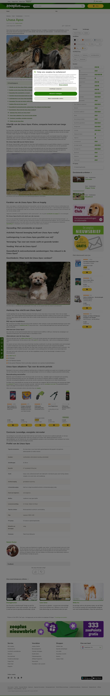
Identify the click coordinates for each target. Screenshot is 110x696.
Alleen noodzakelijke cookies (55, 98)
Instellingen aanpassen (56, 89)
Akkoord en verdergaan (55, 93)
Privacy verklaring (63, 85)
